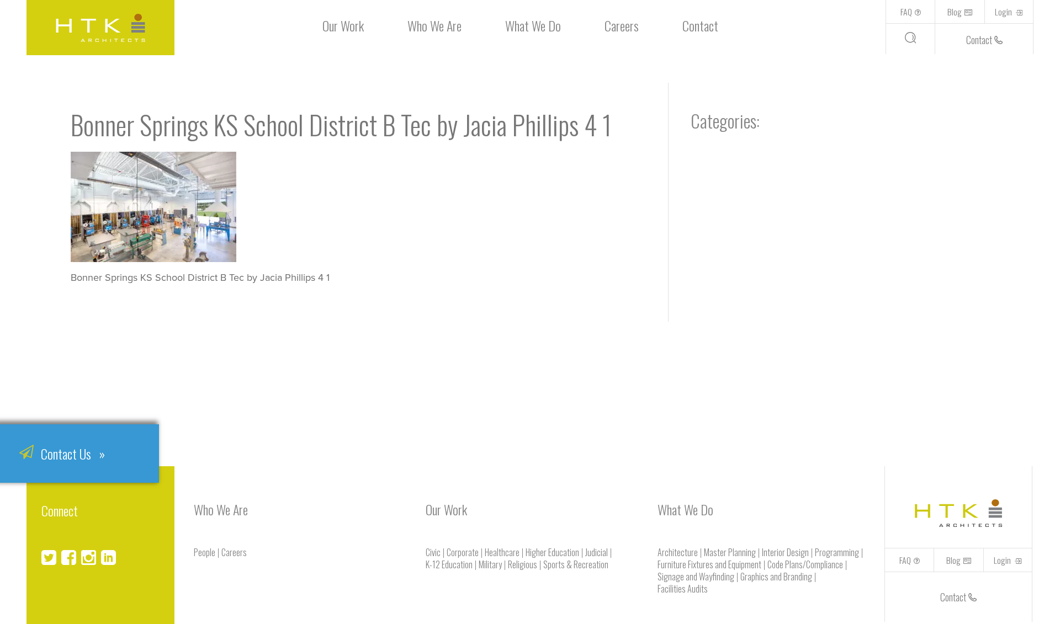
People (204, 552)
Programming (837, 552)
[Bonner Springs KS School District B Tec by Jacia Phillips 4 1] (153, 258)
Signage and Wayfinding (696, 576)
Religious (522, 564)
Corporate (463, 552)
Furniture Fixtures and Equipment (709, 564)
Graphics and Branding (776, 576)
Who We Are (434, 25)
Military (490, 564)
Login (1004, 11)
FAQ (906, 11)
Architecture (678, 552)
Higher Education (552, 552)
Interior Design (785, 552)
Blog (954, 11)
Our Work (343, 25)
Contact (700, 25)
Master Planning (730, 552)
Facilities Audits (683, 588)
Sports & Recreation (575, 564)
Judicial (596, 552)
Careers (622, 25)
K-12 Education (449, 564)
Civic (433, 552)
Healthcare (502, 552)
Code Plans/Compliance (805, 564)
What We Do (533, 25)
